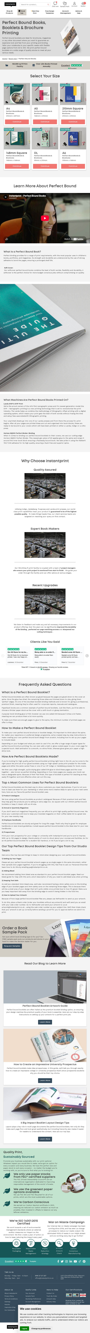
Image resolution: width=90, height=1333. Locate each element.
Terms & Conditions (11, 1299)
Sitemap (7, 1302)
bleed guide (6, 877)
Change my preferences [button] (41, 1328)
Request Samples (12, 946)
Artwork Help (51, 1299)
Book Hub (13, 59)
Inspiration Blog (10, 1307)
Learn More (45, 1022)
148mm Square (16, 153)
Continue (17, 122)
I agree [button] (24, 1328)
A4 (8, 108)
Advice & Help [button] (78, 12)
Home (4, 59)
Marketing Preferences (33, 1299)
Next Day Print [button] (35, 12)
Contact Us (50, 1293)
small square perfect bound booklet (49, 826)
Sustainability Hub (32, 1304)
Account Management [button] (65, 12)
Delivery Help (51, 1302)
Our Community (10, 1310)
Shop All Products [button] (9, 12)
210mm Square (72, 108)
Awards (7, 1304)
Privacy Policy (9, 1296)
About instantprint (11, 1293)
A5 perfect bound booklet (14, 841)
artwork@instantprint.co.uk (13, 907)
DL (36, 153)
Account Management (33, 1302)
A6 (64, 153)
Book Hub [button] (23, 12)
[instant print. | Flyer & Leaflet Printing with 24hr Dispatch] (10, 4)
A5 (36, 108)
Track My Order (52, 1296)
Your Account (30, 1293)
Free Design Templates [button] (49, 12)
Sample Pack (30, 1296)
